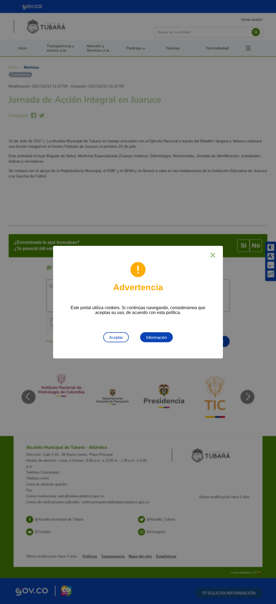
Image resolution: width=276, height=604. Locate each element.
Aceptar (116, 337)
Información (156, 337)
